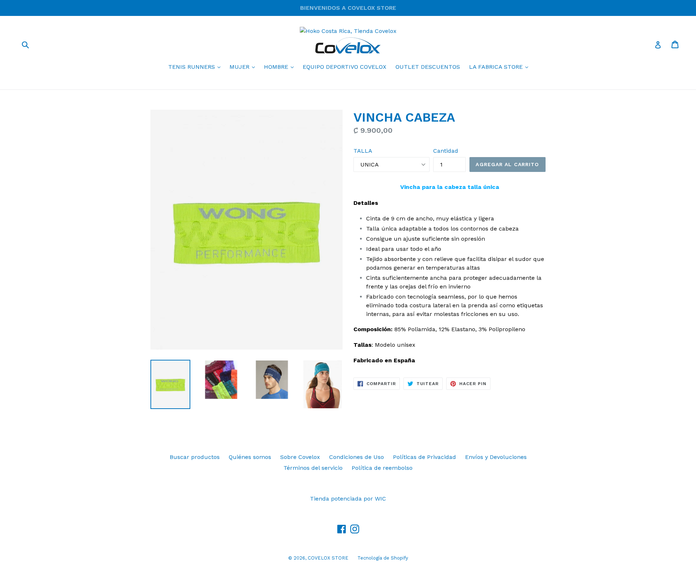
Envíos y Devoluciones (496, 457)
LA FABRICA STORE (500, 66)
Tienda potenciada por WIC (348, 498)
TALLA (362, 150)
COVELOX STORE (328, 558)
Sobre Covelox (300, 457)
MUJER (243, 66)
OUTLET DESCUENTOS (427, 66)
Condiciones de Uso (356, 457)
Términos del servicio (313, 467)
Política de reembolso (382, 467)
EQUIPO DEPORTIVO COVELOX (344, 66)
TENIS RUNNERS (196, 66)
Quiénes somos (250, 457)
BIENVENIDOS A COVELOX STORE (348, 7)
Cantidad (445, 150)
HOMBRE (280, 66)
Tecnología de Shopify (382, 558)
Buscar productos (195, 457)
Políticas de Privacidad (424, 457)
